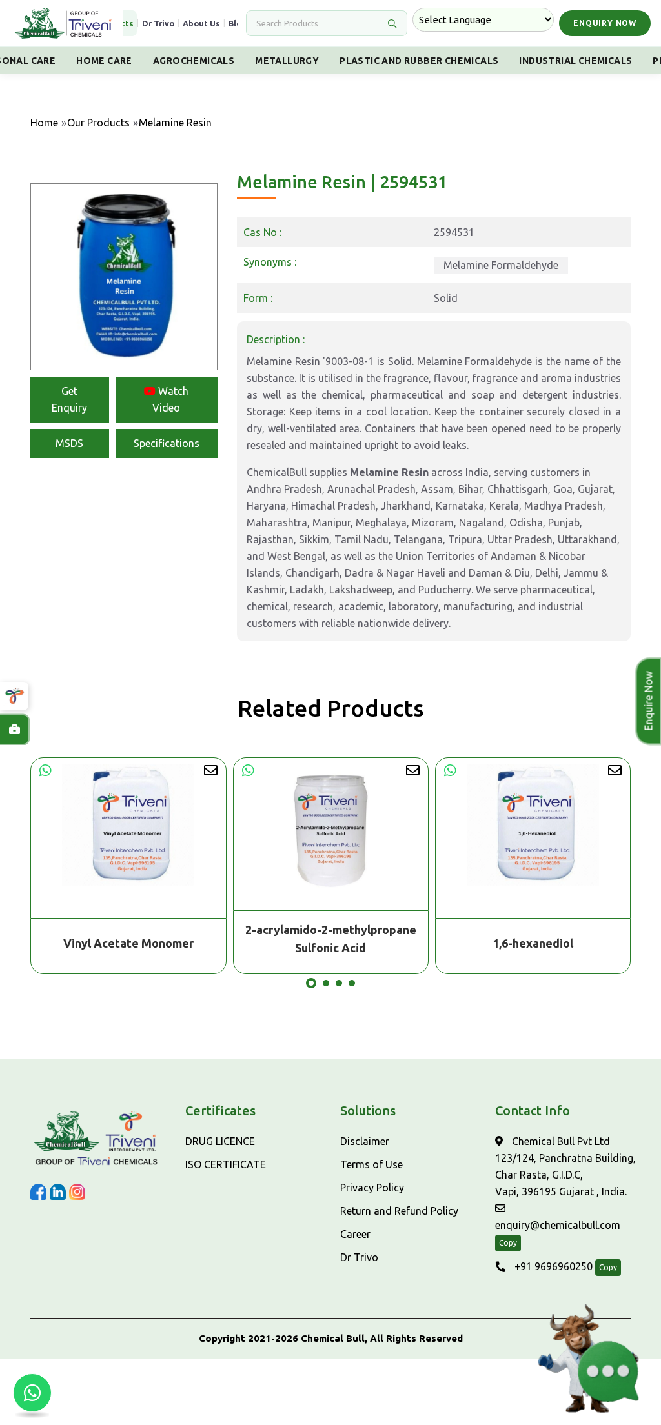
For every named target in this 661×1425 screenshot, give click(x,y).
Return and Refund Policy (399, 1211)
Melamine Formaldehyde (500, 265)
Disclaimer (364, 1141)
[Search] (392, 23)
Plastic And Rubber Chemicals (419, 60)
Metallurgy (287, 60)
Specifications (166, 443)
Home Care (104, 60)
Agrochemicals (193, 60)
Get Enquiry (69, 399)
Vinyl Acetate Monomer (128, 943)
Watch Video (170, 399)
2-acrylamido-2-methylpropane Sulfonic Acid (330, 938)
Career (355, 1234)
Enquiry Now (604, 23)
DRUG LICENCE (220, 1141)
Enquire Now (649, 701)
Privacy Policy (372, 1187)
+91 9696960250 (552, 1266)
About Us (201, 23)
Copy (508, 1243)
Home (44, 122)
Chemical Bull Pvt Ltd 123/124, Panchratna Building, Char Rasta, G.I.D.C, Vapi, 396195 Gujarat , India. (565, 1166)
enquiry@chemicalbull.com (557, 1225)
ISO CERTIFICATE (225, 1164)
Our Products (98, 122)
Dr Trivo (158, 23)
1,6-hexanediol (533, 943)
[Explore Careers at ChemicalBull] (14, 729)
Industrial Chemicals (575, 60)
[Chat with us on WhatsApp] (32, 1392)
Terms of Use (371, 1164)
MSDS (69, 443)
